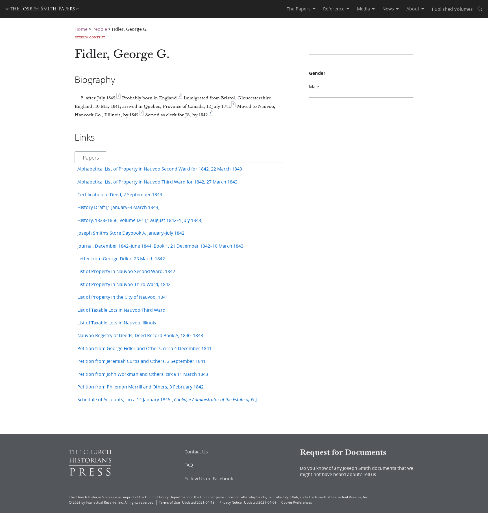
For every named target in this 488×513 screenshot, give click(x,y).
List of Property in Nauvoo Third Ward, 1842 (124, 284)
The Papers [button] (299, 9)
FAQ (188, 465)
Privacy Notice (230, 502)
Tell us (369, 474)
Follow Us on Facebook (208, 478)
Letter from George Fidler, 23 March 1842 (121, 258)
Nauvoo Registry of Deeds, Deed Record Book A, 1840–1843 (140, 335)
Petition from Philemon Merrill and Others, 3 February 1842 (140, 386)
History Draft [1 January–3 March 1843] (118, 207)
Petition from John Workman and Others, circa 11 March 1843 (142, 374)
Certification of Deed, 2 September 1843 (119, 194)
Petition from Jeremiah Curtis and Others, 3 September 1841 (141, 361)
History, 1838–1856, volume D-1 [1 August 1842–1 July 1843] (139, 220)
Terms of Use (169, 502)
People (99, 29)
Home (81, 29)
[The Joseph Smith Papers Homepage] (42, 9)
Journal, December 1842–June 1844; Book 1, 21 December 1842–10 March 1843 (160, 246)
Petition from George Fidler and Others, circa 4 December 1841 (144, 348)
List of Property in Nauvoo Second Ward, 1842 (126, 271)
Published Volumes (452, 9)
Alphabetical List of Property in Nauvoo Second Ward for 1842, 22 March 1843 (159, 168)
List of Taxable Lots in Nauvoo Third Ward (121, 310)
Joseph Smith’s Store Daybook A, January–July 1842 (130, 233)
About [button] (412, 9)
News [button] (388, 9)
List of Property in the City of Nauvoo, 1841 (122, 297)
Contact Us (196, 452)
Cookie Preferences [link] (296, 502)
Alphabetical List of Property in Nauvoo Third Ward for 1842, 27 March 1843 (157, 181)
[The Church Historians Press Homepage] (90, 474)
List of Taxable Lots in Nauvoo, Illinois (116, 322)
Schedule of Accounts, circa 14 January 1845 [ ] (167, 399)
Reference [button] (334, 9)
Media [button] (363, 9)
